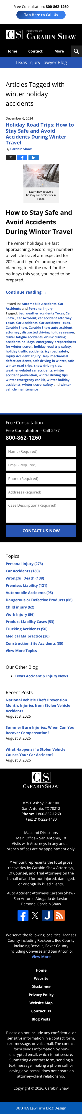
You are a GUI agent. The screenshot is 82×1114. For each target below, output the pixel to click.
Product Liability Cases (30, 621)
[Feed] (59, 915)
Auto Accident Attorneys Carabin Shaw (40, 893)
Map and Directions (41, 832)
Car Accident (26, 318)
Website (41, 978)
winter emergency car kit (25, 380)
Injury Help (40, 356)
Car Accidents (27, 323)
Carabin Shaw (16, 327)
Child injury (20, 607)
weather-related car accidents (29, 370)
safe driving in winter (49, 361)
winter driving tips (53, 375)
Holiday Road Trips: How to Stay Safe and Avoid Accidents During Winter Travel (40, 133)
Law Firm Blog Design (41, 1108)
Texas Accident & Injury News (41, 675)
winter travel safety (37, 384)
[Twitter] (35, 915)
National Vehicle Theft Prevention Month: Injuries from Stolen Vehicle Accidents (38, 705)
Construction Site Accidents (34, 643)
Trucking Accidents (26, 628)
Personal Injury (41, 308)
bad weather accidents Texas (41, 313)
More (59, 51)
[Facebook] (23, 915)
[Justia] (47, 915)
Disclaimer (41, 986)
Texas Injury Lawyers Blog (41, 34)
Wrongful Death (25, 578)
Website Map (41, 1002)
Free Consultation (24, 422)
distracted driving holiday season (48, 332)
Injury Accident (18, 356)
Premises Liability (26, 585)
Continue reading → (26, 292)
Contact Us (41, 1011)
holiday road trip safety (52, 346)
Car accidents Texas (54, 323)
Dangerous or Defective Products (39, 599)
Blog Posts (41, 1019)
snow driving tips (47, 365)
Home (11, 51)
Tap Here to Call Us (41, 14)
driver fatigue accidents (24, 337)
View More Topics (21, 650)
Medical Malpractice (27, 636)
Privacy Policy (41, 994)
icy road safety (56, 351)
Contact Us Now (41, 530)
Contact (35, 51)
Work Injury (20, 614)
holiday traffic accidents (25, 351)
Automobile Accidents (39, 304)
